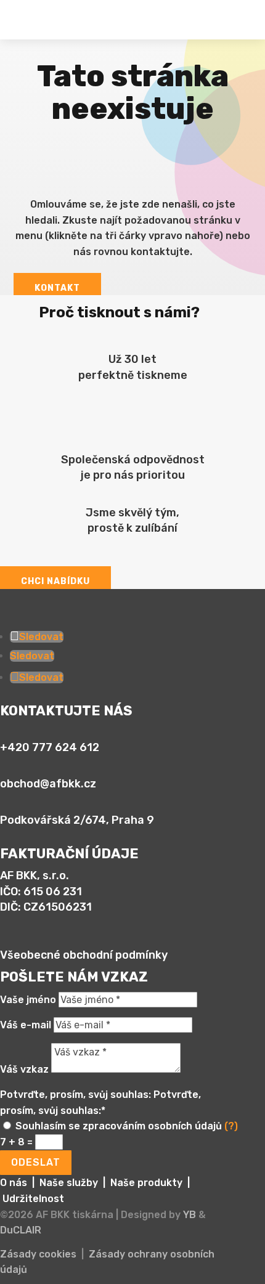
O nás (13, 1183)
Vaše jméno (28, 1000)
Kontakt (57, 288)
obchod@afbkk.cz (48, 783)
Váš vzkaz (24, 1069)
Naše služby (68, 1183)
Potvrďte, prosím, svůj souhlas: (75, 1094)
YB (189, 1215)
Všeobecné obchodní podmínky (84, 955)
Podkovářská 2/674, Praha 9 (77, 820)
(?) (231, 1126)
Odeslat (35, 1162)
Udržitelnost (33, 1199)
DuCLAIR (20, 1230)
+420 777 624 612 (49, 747)
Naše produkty (146, 1183)
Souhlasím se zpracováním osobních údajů (126, 1126)
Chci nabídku (55, 581)
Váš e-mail (25, 1025)
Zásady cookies (38, 1254)
